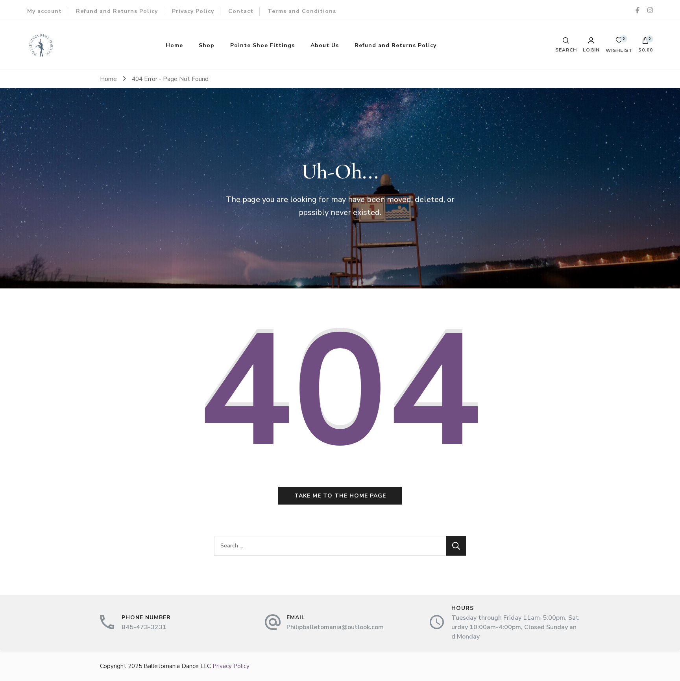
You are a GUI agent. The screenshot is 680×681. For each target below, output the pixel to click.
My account (44, 11)
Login (591, 49)
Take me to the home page (340, 495)
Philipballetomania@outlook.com (335, 627)
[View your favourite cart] (619, 42)
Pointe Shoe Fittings (262, 45)
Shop (206, 45)
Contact (240, 11)
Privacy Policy (193, 11)
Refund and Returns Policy (117, 11)
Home (174, 45)
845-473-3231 (144, 627)
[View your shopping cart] (645, 42)
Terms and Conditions (302, 11)
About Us (324, 45)
